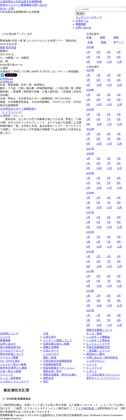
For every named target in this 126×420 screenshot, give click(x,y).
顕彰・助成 (49, 357)
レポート (91, 371)
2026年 (90, 47)
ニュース (5, 337)
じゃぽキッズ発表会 (98, 340)
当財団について (9, 333)
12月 (119, 61)
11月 (109, 61)
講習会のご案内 (95, 354)
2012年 (90, 310)
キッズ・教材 (94, 333)
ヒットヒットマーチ (98, 343)
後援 (2, 47)
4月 (119, 52)
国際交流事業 (51, 347)
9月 (88, 61)
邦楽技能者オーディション (59, 367)
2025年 (90, 70)
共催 (90, 42)
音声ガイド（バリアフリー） (103, 378)
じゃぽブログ (51, 354)
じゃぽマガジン (95, 361)
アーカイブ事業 (9, 357)
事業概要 (26, 5)
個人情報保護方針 (10, 347)
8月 (119, 57)
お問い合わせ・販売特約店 (102, 357)
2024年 (90, 89)
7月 (109, 57)
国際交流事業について (99, 330)
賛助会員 (48, 378)
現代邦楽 (11, 47)
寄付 (45, 381)
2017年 (90, 212)
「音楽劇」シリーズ (98, 350)
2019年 (90, 173)
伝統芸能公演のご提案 (56, 343)
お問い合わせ (39, 5)
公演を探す (49, 337)
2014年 (90, 271)
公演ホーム (82, 20)
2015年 (90, 251)
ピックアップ (94, 367)
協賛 (102, 37)
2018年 (90, 192)
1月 (88, 52)
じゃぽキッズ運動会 (98, 337)
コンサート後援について (57, 340)
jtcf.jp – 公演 (7, 8)
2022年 (90, 129)
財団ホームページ (10, 5)
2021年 (90, 148)
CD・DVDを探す (10, 361)
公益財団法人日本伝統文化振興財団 (21, 1)
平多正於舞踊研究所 (98, 347)
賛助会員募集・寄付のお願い (60, 374)
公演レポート (51, 350)
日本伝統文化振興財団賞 (57, 361)
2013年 (90, 290)
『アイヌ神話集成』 (84, 408)
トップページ (10, 112)
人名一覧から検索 (10, 371)
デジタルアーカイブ (12, 350)
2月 (98, 52)
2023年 (90, 109)
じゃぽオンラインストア (14, 381)
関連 (103, 42)
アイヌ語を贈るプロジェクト (103, 374)
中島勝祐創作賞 (52, 364)
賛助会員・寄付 (52, 371)
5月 (88, 57)
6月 (98, 57)
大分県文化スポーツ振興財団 (17, 108)
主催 (89, 37)
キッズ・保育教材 (10, 378)
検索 (81, 13)
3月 (109, 52)
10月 (99, 61)
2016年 (90, 232)
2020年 (90, 153)
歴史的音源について (12, 354)
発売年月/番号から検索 (13, 367)
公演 (45, 333)
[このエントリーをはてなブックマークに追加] (2, 75)
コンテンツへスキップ (88, 17)
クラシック (6, 374)
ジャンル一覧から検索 (13, 364)
